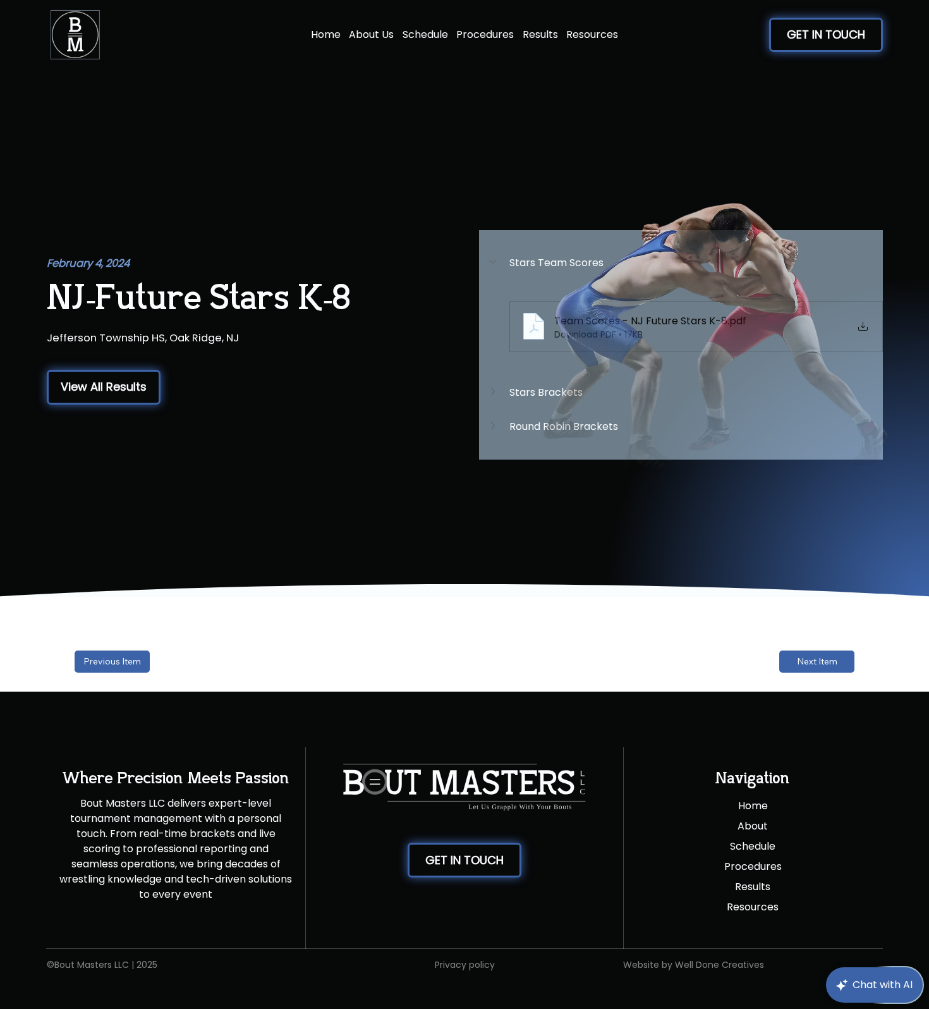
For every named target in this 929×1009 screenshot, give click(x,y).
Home (753, 805)
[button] (104, 387)
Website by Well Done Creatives (693, 964)
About (753, 826)
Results (752, 886)
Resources (753, 907)
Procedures (753, 866)
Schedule (752, 846)
